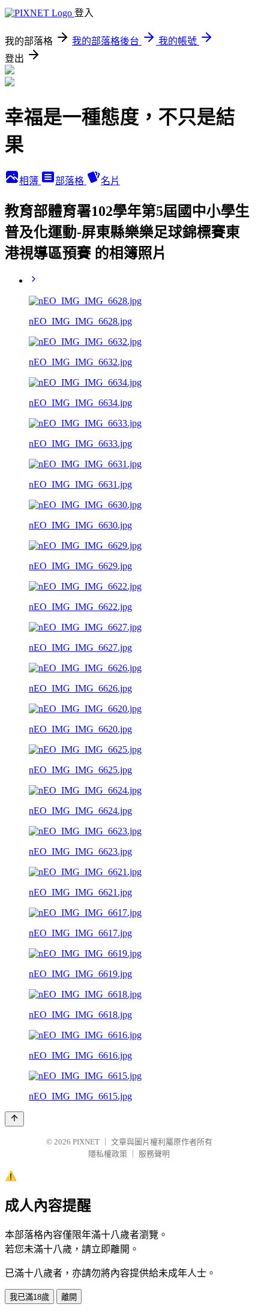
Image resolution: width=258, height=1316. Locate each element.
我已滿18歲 (29, 1297)
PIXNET (86, 1141)
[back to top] (14, 1118)
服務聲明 (154, 1153)
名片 (110, 181)
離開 (69, 1297)
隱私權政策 (107, 1153)
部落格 (70, 181)
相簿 (30, 181)
